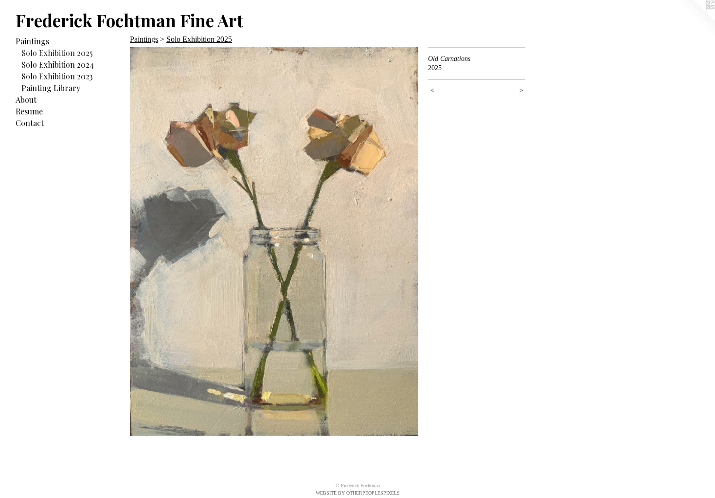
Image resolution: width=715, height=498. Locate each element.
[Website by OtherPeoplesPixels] (695, 19)
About (26, 99)
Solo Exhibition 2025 (57, 53)
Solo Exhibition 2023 (57, 76)
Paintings (32, 41)
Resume (29, 111)
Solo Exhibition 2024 (57, 64)
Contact (30, 123)
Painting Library (50, 88)
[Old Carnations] (274, 241)
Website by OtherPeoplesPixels (358, 493)
